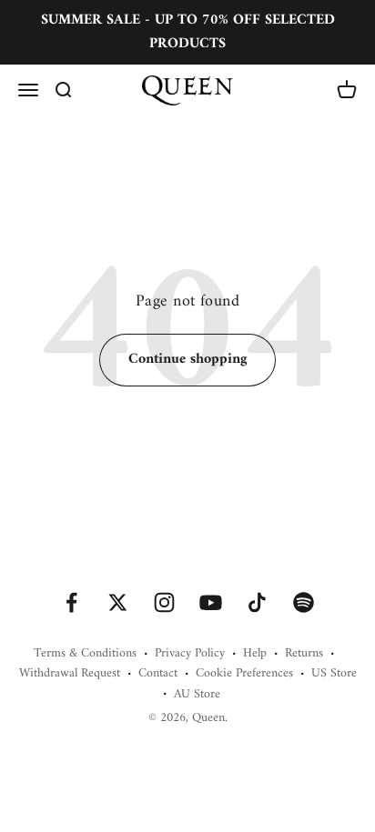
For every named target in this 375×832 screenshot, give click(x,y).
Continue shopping (187, 359)
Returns (304, 654)
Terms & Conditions (85, 654)
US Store (334, 674)
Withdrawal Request (69, 674)
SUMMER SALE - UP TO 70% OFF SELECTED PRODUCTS (188, 31)
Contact (157, 674)
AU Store (197, 695)
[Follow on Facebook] (71, 602)
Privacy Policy (190, 654)
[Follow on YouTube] (210, 602)
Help (255, 654)
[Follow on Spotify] (303, 602)
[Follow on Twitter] (118, 602)
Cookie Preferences (244, 674)
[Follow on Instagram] (164, 602)
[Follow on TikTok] (257, 602)
